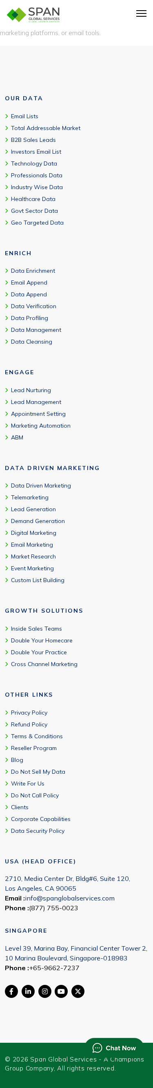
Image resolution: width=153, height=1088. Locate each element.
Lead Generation (33, 509)
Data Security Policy (37, 830)
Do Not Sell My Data (38, 771)
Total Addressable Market (45, 128)
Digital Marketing (33, 532)
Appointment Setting (38, 413)
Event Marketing (32, 568)
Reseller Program (34, 748)
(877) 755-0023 (53, 908)
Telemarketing (30, 497)
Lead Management (36, 402)
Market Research (33, 556)
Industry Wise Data (37, 187)
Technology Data (34, 163)
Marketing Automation (41, 425)
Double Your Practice (39, 652)
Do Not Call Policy (35, 795)
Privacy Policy (29, 712)
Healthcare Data (33, 199)
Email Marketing (32, 544)
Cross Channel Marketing (44, 664)
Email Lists (24, 116)
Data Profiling (29, 318)
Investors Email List (36, 151)
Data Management (36, 329)
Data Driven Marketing (41, 485)
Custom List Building (37, 580)
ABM (17, 437)
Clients (20, 807)
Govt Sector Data (34, 210)
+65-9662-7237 (54, 968)
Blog (17, 760)
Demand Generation (38, 521)
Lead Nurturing (31, 390)
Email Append (29, 282)
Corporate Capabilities (41, 819)
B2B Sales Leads (33, 139)
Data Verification (33, 306)
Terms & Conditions (37, 736)
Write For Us (27, 783)
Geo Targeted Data (37, 222)
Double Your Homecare (42, 640)
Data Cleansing (31, 341)
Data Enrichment (33, 270)
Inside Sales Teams (36, 628)
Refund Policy (29, 724)
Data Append (29, 294)
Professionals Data (36, 175)
